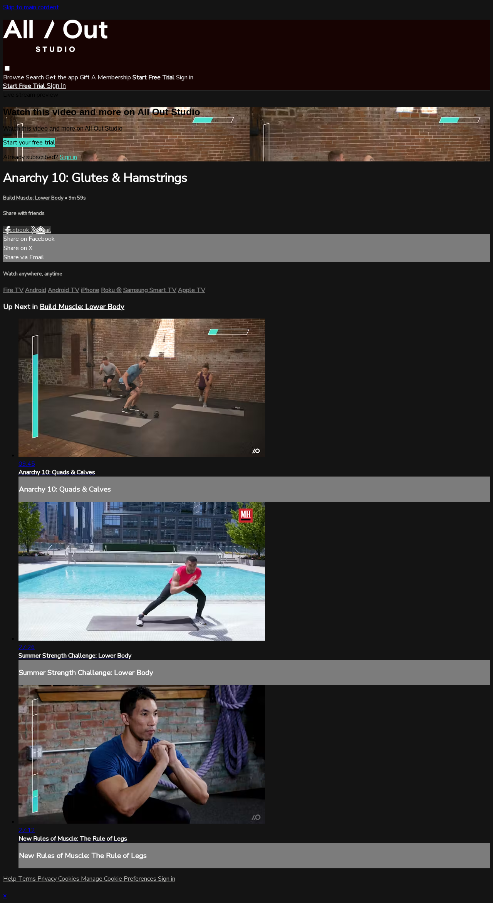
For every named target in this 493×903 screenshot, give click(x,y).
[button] (7, 68)
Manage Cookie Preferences (119, 878)
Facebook (17, 230)
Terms (27, 878)
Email (43, 230)
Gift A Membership (105, 77)
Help (10, 878)
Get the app (61, 77)
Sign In (56, 85)
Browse (14, 77)
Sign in (184, 77)
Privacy (47, 878)
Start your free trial (29, 142)
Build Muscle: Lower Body (34, 198)
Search (35, 77)
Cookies (69, 878)
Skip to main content (31, 7)
